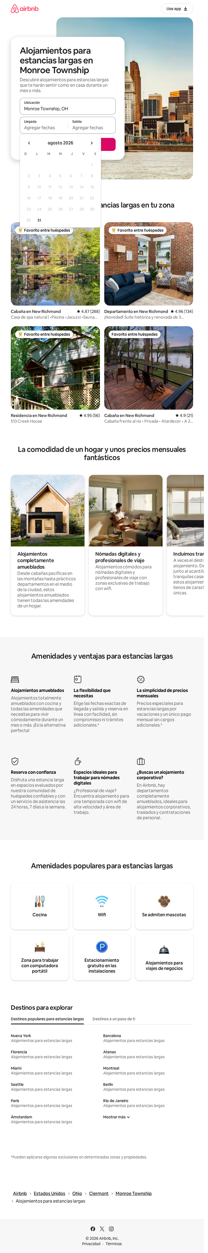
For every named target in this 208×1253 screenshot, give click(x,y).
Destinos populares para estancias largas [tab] (47, 1018)
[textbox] (43, 127)
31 (39, 220)
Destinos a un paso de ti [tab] (114, 1018)
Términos (114, 1243)
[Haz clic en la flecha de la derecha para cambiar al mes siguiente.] (91, 143)
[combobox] (67, 108)
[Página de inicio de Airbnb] (24, 8)
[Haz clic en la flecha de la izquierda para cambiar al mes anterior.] (29, 143)
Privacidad (91, 1243)
